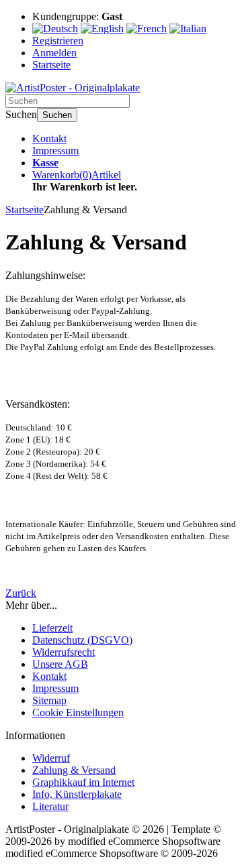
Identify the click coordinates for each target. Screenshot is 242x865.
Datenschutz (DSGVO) (82, 640)
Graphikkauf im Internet (83, 782)
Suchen (57, 115)
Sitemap (49, 700)
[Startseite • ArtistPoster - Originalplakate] (72, 87)
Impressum (55, 150)
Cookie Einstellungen (78, 712)
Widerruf (51, 758)
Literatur (50, 806)
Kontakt (49, 138)
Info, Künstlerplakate (77, 794)
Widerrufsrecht (63, 652)
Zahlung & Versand (74, 770)
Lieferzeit (52, 628)
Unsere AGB (60, 664)
